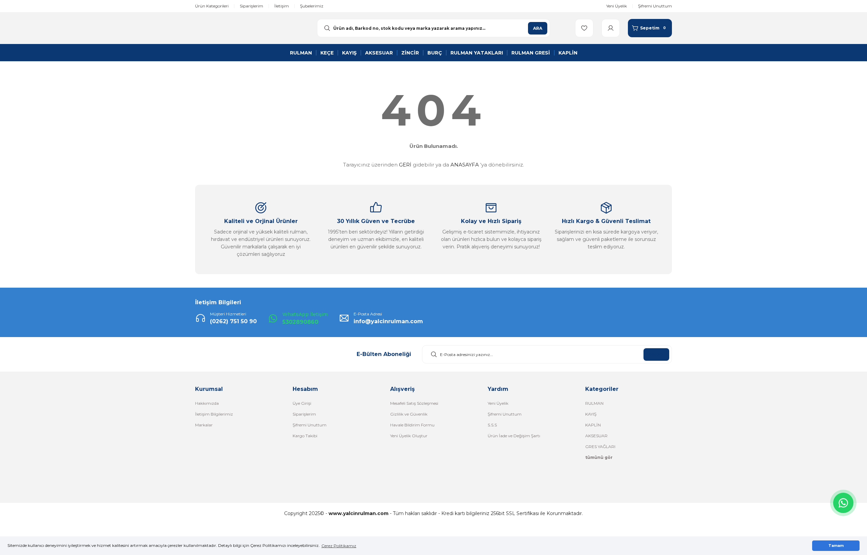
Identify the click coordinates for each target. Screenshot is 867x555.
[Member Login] (610, 28)
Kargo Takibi (305, 435)
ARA (537, 28)
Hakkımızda (207, 403)
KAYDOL (656, 354)
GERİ (405, 164)
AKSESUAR (596, 435)
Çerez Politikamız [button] (338, 545)
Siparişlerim (304, 414)
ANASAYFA (464, 164)
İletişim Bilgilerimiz (214, 414)
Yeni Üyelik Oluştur (408, 435)
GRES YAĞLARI (600, 446)
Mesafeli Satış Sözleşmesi (414, 403)
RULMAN (594, 403)
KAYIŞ (590, 414)
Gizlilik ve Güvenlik (408, 414)
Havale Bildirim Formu (412, 424)
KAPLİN (593, 424)
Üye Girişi (302, 403)
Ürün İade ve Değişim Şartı (514, 435)
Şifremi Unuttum (309, 424)
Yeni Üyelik (498, 403)
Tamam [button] (836, 545)
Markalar (204, 424)
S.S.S (492, 424)
